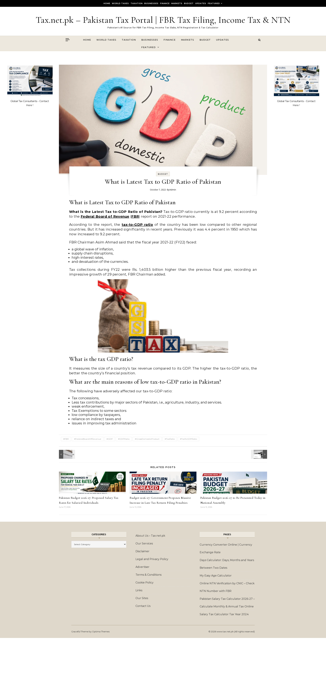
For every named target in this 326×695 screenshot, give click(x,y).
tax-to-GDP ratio (137, 225)
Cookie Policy (144, 582)
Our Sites (141, 598)
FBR (135, 216)
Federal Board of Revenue (105, 216)
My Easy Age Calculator (216, 575)
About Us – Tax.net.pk (150, 535)
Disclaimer (142, 551)
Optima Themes (101, 631)
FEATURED (214, 3)
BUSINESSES (151, 3)
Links (138, 590)
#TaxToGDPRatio (188, 439)
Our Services (144, 543)
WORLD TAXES (120, 3)
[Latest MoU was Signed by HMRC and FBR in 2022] (66, 454)
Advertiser (142, 567)
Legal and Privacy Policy (151, 559)
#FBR (66, 439)
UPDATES (200, 3)
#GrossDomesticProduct (147, 439)
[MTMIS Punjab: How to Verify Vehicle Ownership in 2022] (259, 454)
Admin (172, 189)
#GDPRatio (124, 439)
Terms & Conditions (148, 574)
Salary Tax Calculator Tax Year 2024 (224, 614)
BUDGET (189, 3)
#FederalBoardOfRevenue (87, 439)
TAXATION (137, 3)
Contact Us (142, 606)
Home (107, 3)
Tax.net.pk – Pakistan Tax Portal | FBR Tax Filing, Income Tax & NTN (163, 19)
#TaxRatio (170, 439)
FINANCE (165, 3)
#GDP (109, 439)
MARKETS (176, 3)
